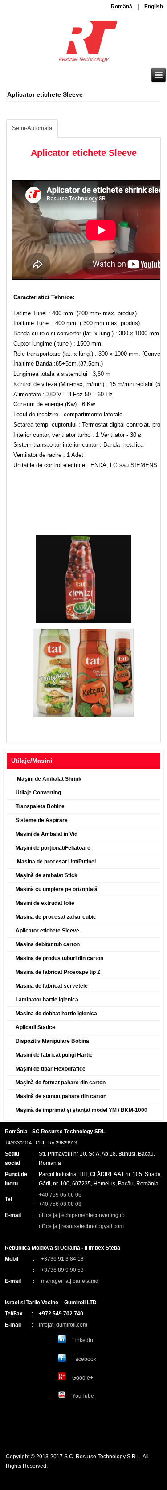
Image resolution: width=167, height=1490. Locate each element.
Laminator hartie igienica (47, 1000)
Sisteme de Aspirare (42, 820)
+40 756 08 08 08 (60, 1204)
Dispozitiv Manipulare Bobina (52, 1041)
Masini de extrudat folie (45, 903)
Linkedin (82, 1340)
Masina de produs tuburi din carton (59, 958)
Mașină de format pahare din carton (61, 1082)
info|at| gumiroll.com (63, 1325)
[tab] (32, 128)
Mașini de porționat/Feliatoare (53, 848)
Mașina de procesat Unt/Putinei (56, 862)
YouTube (83, 1396)
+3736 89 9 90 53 (62, 1270)
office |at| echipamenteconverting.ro (82, 1215)
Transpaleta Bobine (40, 806)
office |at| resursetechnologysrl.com (81, 1226)
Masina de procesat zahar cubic (56, 917)
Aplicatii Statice (35, 1027)
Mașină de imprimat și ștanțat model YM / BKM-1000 (81, 1110)
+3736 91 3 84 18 (62, 1259)
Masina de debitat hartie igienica (56, 1013)
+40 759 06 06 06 (60, 1195)
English (153, 7)
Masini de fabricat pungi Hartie (54, 1055)
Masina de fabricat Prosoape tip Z (58, 972)
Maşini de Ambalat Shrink (48, 779)
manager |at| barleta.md (69, 1281)
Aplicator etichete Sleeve (47, 931)
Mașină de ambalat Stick (46, 875)
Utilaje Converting (38, 793)
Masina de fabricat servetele (52, 986)
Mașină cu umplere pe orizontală (57, 889)
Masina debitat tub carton (48, 944)
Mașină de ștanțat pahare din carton (61, 1096)
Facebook (84, 1359)
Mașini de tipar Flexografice (51, 1069)
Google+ (82, 1378)
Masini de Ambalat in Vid (46, 834)
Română (121, 7)
